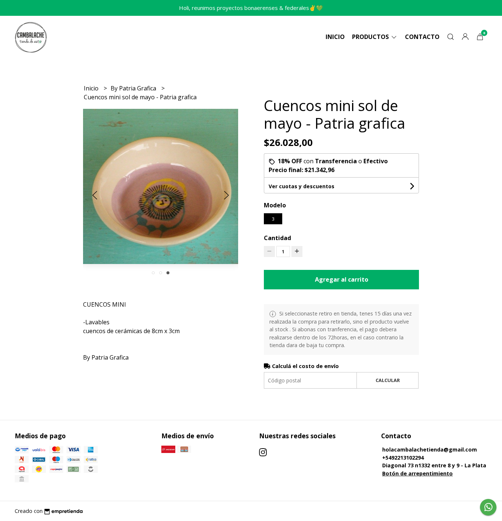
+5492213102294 (403, 457)
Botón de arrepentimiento (417, 473)
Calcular (388, 380)
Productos (371, 37)
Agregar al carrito (341, 279)
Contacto (422, 37)
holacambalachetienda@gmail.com (429, 449)
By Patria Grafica (134, 88)
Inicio (335, 37)
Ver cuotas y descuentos (301, 186)
